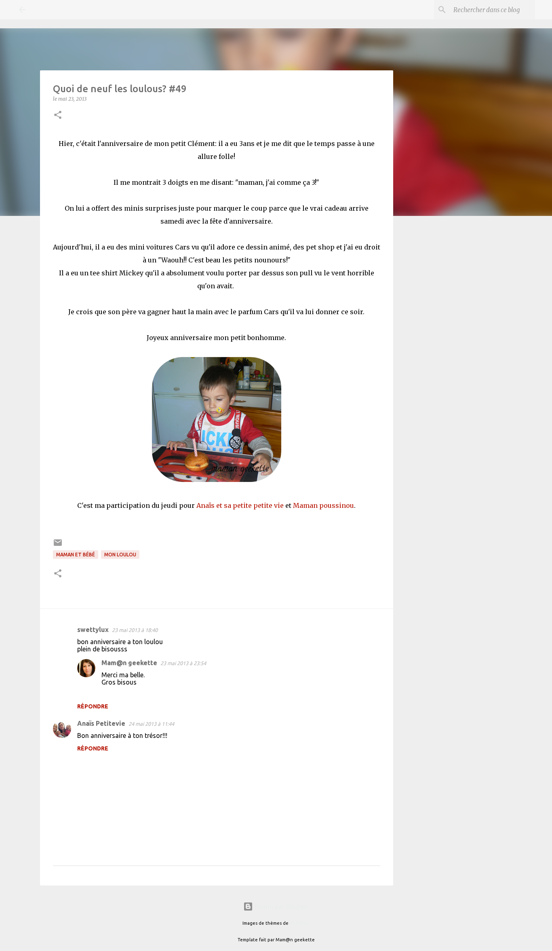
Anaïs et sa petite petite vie (240, 505)
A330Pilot (300, 923)
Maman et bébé (75, 554)
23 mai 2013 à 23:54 (183, 663)
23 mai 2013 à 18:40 (135, 630)
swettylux (93, 629)
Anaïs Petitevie (101, 723)
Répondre (92, 706)
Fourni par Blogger (281, 906)
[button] (58, 115)
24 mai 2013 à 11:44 (151, 724)
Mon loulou (120, 554)
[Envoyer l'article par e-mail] (58, 545)
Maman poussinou (323, 505)
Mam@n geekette (129, 662)
